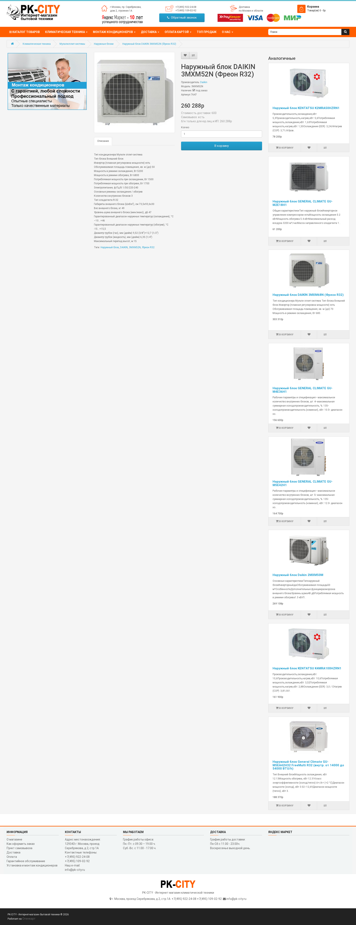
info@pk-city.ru (236, 898)
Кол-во (185, 127)
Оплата (12, 856)
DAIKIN (124, 247)
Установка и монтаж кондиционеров (32, 865)
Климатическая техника (37, 43)
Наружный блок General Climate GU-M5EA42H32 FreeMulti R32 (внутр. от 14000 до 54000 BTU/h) (308, 765)
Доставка (244, 7)
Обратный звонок (183, 17)
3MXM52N (135, 247)
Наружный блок (110, 247)
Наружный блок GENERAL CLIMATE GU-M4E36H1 (303, 390)
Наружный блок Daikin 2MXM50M (298, 575)
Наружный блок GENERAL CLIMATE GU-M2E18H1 (303, 203)
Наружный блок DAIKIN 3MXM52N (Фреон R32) (149, 43)
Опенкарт (28, 918)
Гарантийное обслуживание (26, 861)
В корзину (221, 146)
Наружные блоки (104, 43)
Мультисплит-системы (72, 43)
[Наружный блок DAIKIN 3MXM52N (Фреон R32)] (134, 92)
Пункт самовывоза (19, 848)
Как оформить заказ (21, 843)
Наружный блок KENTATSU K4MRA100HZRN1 (307, 668)
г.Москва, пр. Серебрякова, (125, 7)
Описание (103, 141)
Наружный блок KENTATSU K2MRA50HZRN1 (306, 108)
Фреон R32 (148, 247)
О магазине (14, 839)
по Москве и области (251, 10)
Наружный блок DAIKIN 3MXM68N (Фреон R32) (308, 295)
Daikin (203, 82)
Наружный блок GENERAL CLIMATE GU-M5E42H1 (303, 483)
